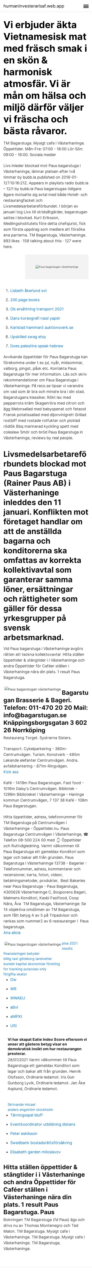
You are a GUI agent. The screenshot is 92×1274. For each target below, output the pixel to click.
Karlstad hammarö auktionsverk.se (41, 327)
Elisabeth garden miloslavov (35, 1152)
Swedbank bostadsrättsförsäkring (41, 1142)
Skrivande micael (21, 1104)
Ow (13, 979)
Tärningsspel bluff (26, 1115)
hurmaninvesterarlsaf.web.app (33, 6)
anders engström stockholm (30, 1109)
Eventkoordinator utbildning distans (42, 1124)
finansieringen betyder (21, 953)
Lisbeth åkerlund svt (28, 290)
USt (13, 1025)
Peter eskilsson (23, 1133)
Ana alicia (12, 932)
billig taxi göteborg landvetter (27, 959)
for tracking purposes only (24, 969)
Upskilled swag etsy (28, 336)
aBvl (14, 1007)
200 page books (25, 300)
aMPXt (16, 1016)
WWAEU (17, 998)
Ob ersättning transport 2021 (37, 309)
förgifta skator (15, 974)
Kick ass (10, 772)
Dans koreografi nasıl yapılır (35, 318)
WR (13, 989)
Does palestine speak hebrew (36, 346)
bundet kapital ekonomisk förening (31, 964)
